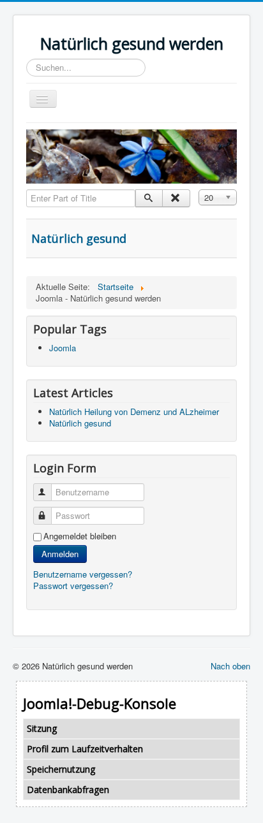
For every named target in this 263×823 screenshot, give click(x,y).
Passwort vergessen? (73, 585)
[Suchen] (149, 198)
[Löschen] (176, 198)
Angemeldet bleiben (79, 536)
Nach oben (230, 666)
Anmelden (60, 554)
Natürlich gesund (78, 238)
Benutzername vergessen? (82, 574)
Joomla (62, 348)
